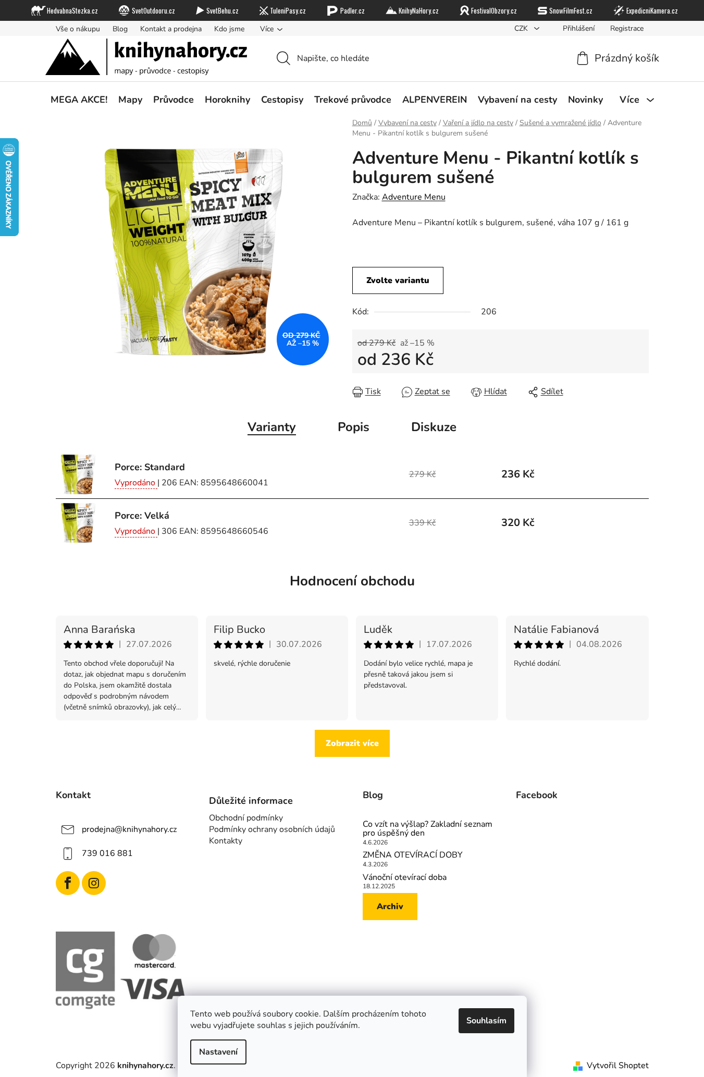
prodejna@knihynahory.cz (129, 829)
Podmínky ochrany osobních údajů (272, 829)
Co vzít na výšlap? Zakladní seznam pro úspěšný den (427, 829)
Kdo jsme (229, 29)
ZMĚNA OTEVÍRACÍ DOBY (413, 855)
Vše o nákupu (78, 29)
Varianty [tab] (272, 427)
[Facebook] (68, 883)
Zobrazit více (352, 743)
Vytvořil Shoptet (618, 1065)
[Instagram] (94, 883)
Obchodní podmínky (246, 818)
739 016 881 (107, 853)
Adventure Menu (414, 197)
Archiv (390, 906)
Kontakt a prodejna (171, 29)
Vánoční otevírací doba (405, 878)
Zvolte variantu (397, 280)
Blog (120, 29)
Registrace (627, 28)
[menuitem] (79, 99)
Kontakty (225, 841)
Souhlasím (486, 1020)
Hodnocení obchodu (352, 581)
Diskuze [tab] (433, 427)
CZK (522, 28)
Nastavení (218, 1052)
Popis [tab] (353, 427)
